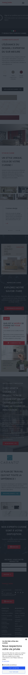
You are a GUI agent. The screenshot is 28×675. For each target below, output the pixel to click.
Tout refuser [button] (13, 672)
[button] (14, 665)
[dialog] (14, 656)
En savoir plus (5, 661)
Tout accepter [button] (14, 668)
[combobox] (26, 639)
